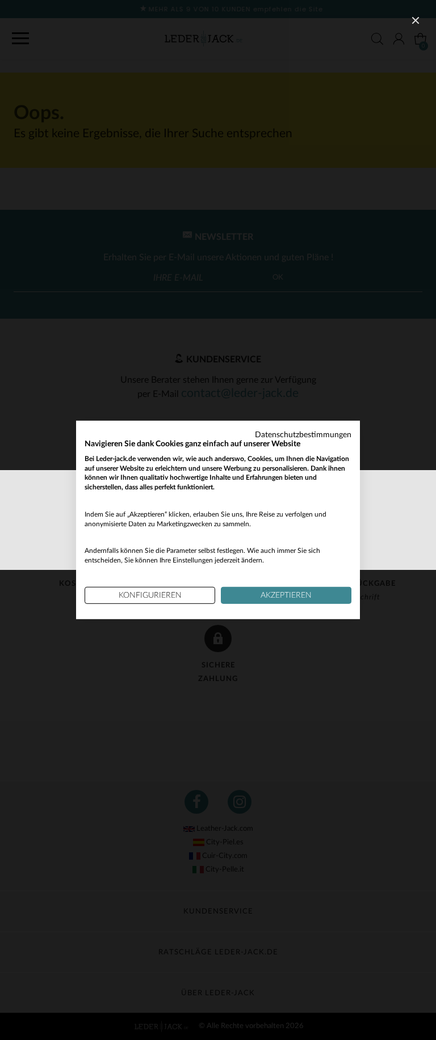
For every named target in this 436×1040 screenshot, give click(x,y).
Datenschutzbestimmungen (303, 435)
